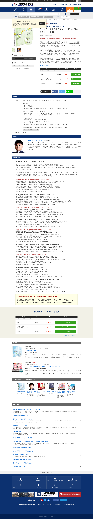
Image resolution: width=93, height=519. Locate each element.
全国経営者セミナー (68, 504)
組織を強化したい (29, 65)
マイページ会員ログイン (61, 4)
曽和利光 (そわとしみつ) (35, 140)
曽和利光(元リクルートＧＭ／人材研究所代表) (35, 368)
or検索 (68, 13)
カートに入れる (76, 74)
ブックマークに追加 (45, 91)
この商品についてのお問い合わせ (74, 87)
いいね (56, 500)
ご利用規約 (35, 511)
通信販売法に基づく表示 (60, 511)
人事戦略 (14, 65)
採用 (23, 65)
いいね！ (55, 91)
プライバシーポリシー (46, 511)
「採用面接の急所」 (31, 350)
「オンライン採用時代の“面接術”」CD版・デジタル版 (42, 366)
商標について (71, 511)
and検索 (62, 13)
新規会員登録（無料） (75, 4)
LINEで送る (70, 91)
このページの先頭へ (46, 472)
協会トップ (40, 504)
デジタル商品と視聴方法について (31, 129)
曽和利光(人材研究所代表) (31, 352)
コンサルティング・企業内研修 (53, 504)
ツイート (62, 91)
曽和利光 (46, 35)
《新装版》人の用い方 (51, 391)
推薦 (19, 65)
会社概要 (20, 511)
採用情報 (28, 511)
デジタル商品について (44, 65)
